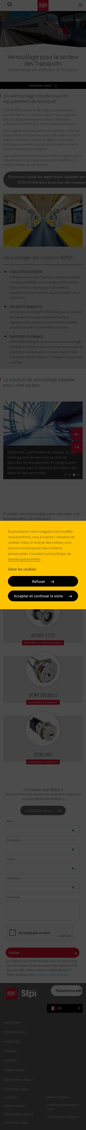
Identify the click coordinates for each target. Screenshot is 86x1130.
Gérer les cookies (22, 569)
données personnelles (24, 559)
